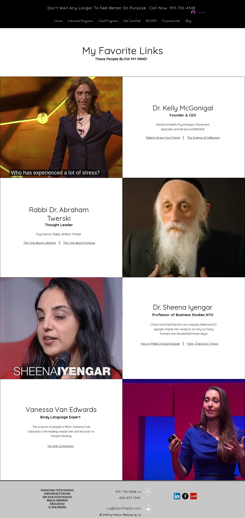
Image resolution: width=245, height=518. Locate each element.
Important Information (57, 489)
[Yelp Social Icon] (193, 496)
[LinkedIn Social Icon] (177, 496)
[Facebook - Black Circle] (185, 496)
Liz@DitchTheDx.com (124, 508)
